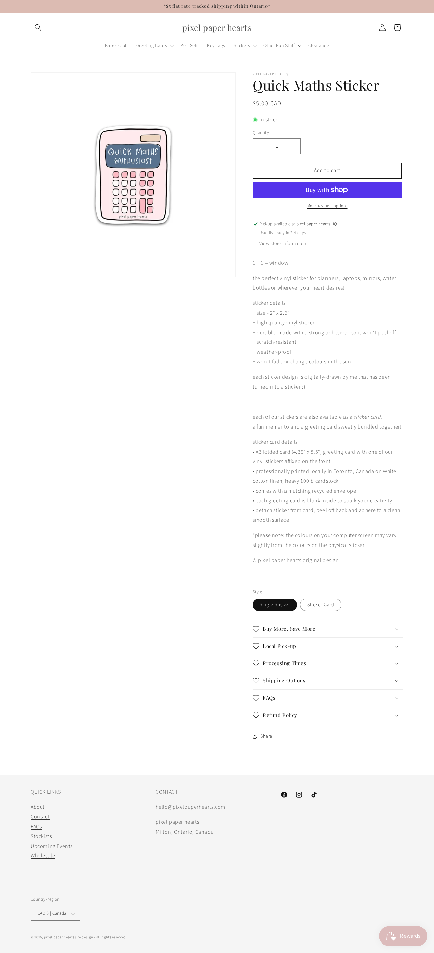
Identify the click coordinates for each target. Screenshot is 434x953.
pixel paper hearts (59, 937)
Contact (40, 816)
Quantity (261, 133)
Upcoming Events (52, 846)
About (38, 807)
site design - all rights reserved (100, 937)
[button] (38, 27)
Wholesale (43, 855)
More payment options (327, 206)
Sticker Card (320, 604)
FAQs (36, 826)
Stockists (41, 836)
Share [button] (266, 736)
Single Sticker (275, 604)
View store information (282, 243)
